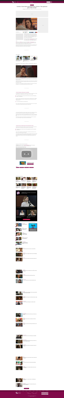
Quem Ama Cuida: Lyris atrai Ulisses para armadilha (29, 335)
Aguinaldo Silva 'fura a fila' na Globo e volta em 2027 (33, 60)
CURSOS (28, 0)
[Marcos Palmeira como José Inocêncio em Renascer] (18, 178)
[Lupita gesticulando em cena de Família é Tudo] (34, 178)
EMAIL (45, 0)
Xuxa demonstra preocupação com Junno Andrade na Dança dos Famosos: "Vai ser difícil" (24, 234)
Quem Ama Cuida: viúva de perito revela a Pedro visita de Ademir (30, 357)
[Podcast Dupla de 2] (45, 394)
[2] (19, 229)
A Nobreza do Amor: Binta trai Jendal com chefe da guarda (29, 319)
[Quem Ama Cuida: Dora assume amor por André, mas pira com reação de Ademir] (19, 341)
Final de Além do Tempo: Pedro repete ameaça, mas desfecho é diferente (29, 384)
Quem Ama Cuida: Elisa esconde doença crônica (29, 275)
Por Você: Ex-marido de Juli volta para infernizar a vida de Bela (30, 324)
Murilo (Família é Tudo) (22, 167)
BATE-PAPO (43, 0)
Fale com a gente (29, 393)
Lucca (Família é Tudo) (31, 167)
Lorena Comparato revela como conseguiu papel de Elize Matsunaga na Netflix (25, 207)
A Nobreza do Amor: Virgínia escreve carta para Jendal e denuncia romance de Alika (30, 292)
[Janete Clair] (23, 178)
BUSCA (40, 0)
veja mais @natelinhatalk (26, 219)
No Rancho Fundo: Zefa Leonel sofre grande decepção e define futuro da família (34, 188)
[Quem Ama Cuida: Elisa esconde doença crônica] (19, 276)
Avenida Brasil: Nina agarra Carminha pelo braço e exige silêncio (30, 297)
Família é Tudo (23, 78)
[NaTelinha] (14, 2)
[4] (19, 238)
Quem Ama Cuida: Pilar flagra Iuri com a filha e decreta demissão (30, 270)
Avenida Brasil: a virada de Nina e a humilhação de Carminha (29, 379)
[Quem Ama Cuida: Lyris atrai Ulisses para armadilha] (19, 336)
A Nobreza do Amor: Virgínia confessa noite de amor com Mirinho (29, 367)
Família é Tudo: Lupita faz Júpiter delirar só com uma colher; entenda (34, 181)
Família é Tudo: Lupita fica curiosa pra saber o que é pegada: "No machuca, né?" (23, 188)
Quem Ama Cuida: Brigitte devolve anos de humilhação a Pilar (30, 253)
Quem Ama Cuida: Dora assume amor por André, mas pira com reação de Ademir (29, 340)
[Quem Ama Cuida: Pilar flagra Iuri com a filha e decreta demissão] (19, 271)
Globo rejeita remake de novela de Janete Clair (23, 180)
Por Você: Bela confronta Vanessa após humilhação (29, 362)
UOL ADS (32, 0)
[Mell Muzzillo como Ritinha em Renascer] (29, 178)
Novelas (31, 2)
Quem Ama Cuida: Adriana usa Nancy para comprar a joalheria (29, 345)
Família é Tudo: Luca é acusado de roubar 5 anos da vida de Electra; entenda (24, 125)
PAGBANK (26, 0)
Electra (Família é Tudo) (27, 167)
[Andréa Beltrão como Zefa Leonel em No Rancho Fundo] (34, 184)
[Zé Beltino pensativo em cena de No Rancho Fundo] (29, 184)
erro (36, 32)
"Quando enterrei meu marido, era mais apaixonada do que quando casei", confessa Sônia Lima (21, 217)
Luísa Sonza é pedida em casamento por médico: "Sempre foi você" (24, 229)
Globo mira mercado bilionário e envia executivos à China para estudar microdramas (19, 60)
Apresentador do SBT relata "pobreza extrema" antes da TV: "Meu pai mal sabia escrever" (31, 217)
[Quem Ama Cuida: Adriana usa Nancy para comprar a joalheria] (19, 346)
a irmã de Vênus (31, 39)
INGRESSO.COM (22, 0)
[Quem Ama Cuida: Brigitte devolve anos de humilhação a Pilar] (19, 254)
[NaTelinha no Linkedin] (44, 394)
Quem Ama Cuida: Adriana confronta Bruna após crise (30, 258)
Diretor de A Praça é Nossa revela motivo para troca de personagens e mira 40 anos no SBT (26, 61)
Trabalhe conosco (34, 393)
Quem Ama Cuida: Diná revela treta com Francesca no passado (29, 314)
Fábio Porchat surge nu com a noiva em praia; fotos (25, 224)
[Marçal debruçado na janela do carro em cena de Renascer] (18, 184)
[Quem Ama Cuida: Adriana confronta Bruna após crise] (19, 259)
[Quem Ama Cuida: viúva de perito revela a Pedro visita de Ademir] (19, 358)
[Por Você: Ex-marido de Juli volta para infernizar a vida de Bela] (19, 324)
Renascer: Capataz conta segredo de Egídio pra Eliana (18, 187)
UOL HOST (24, 0)
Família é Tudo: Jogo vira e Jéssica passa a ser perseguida (22, 92)
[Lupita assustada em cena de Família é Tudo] (23, 184)
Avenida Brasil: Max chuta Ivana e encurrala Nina (29, 248)
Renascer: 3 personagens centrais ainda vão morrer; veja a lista (18, 181)
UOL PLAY (30, 0)
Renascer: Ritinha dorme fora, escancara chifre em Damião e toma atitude (29, 181)
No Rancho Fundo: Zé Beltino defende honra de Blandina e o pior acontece (29, 188)
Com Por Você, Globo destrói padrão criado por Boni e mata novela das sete (25, 238)
